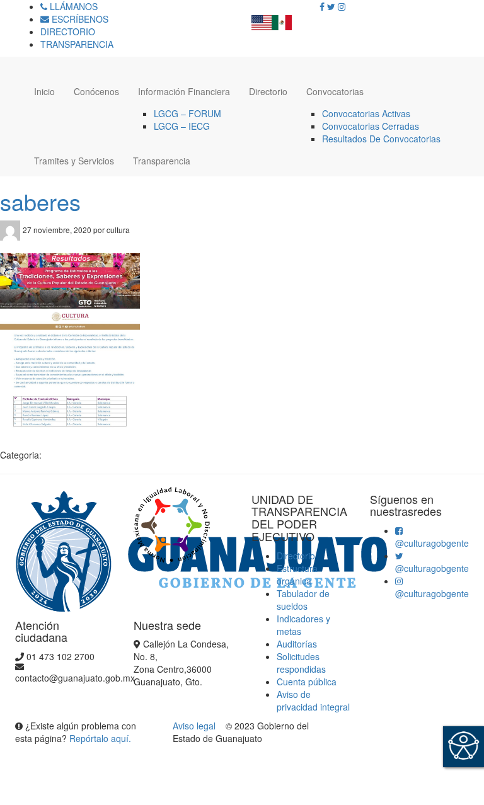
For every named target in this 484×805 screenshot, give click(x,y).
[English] (261, 19)
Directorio (268, 91)
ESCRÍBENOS (78, 19)
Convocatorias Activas (366, 113)
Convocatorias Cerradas (370, 126)
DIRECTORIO (67, 31)
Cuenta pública (307, 681)
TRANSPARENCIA (76, 44)
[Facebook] (322, 6)
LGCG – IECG (182, 126)
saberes (40, 201)
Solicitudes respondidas (301, 662)
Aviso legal (195, 725)
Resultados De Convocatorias (381, 138)
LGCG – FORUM (187, 113)
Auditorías (297, 643)
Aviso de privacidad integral (313, 700)
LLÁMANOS (72, 6)
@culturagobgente (432, 543)
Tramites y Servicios (74, 160)
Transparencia (161, 160)
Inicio (44, 91)
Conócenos (96, 91)
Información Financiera (184, 91)
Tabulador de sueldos (303, 599)
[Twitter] (331, 6)
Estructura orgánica (297, 574)
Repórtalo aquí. (100, 738)
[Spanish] (282, 19)
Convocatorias (335, 91)
